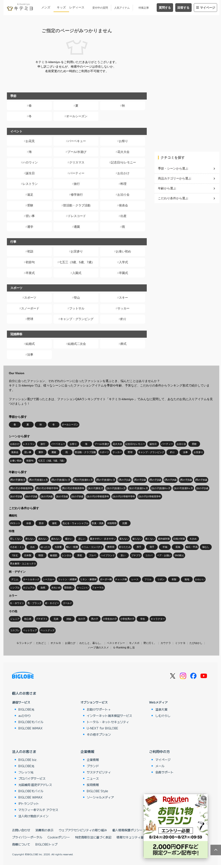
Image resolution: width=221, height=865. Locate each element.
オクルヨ (56, 643)
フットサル (76, 308)
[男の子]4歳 (170, 479)
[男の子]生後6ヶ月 (83, 479)
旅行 (77, 183)
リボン (160, 579)
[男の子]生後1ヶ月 (38, 479)
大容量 (58, 547)
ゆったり (45, 547)
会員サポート (164, 772)
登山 (77, 297)
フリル (148, 579)
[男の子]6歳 (201, 479)
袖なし (205, 547)
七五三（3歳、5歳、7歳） (77, 262)
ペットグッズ (47, 630)
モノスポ (134, 643)
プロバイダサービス (32, 778)
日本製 (27, 555)
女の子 (81, 619)
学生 (142, 619)
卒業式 (30, 273)
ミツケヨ (180, 643)
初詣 (30, 251)
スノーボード (30, 308)
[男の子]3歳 (155, 479)
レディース (76, 7)
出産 (123, 216)
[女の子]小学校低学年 (98, 496)
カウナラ (166, 643)
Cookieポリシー (58, 837)
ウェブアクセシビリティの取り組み (83, 830)
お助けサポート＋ (99, 709)
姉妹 (68, 619)
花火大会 (123, 152)
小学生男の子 (127, 619)
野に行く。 (150, 643)
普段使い (69, 587)
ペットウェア (30, 630)
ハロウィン (30, 162)
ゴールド (67, 603)
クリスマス (76, 162)
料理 (123, 183)
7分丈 (15, 555)
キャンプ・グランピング (76, 319)
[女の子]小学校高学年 (149, 496)
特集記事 (144, 7)
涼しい (81, 538)
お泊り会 (123, 194)
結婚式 (30, 343)
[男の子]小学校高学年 (73, 488)
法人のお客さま (24, 751)
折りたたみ (125, 547)
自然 (43, 587)
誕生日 (30, 173)
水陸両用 (112, 523)
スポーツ (30, 297)
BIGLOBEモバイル (30, 722)
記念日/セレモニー (123, 162)
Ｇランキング (24, 643)
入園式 (76, 273)
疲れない (56, 538)
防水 (41, 523)
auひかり (24, 715)
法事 (30, 354)
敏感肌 (53, 555)
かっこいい (83, 587)
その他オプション (99, 734)
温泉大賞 (161, 709)
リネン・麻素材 (88, 579)
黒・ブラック (34, 603)
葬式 (123, 343)
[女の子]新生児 (95, 488)
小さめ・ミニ (17, 547)
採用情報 (93, 785)
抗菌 (124, 523)
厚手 (139, 547)
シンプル (15, 587)
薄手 (152, 547)
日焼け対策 (179, 538)
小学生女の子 (110, 619)
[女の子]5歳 (62, 496)
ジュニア (15, 619)
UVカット (15, 523)
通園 (77, 226)
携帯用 (110, 547)
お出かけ (123, 173)
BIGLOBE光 (26, 709)
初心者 (27, 619)
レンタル (66, 555)
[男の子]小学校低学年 (21, 488)
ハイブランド (108, 555)
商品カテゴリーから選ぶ (174, 178)
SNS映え (179, 555)
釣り (123, 319)
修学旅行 (77, 194)
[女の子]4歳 (47, 496)
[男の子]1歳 (124, 479)
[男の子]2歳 (140, 479)
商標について (21, 844)
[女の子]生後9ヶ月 (183, 488)
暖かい (68, 538)
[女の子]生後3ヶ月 (138, 488)
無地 (187, 579)
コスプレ (15, 630)
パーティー (76, 173)
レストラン (30, 183)
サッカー (123, 308)
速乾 (54, 523)
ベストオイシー (116, 643)
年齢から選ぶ (167, 188)
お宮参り (77, 251)
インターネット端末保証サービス (109, 715)
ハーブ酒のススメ (98, 647)
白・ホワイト (17, 603)
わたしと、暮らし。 (91, 643)
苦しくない (16, 538)
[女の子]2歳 (16, 496)
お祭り (123, 141)
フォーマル (98, 587)
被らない (137, 538)
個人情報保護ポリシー (127, 830)
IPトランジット (28, 803)
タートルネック (31, 579)
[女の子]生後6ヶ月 (160, 488)
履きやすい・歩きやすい (103, 538)
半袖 (165, 547)
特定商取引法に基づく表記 (93, 837)
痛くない (150, 538)
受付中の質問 (100, 7)
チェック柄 (121, 579)
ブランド (93, 766)
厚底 (79, 555)
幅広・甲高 (192, 547)
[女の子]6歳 (77, 496)
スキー (123, 297)
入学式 (123, 262)
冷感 (28, 523)
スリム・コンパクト (92, 547)
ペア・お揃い (164, 555)
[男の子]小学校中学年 (47, 488)
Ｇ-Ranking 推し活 (124, 647)
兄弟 (56, 619)
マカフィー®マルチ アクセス (38, 810)
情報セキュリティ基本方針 (135, 837)
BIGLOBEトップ (46, 844)
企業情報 (87, 751)
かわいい (200, 579)
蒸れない (43, 538)
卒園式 (123, 273)
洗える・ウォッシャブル (75, 523)
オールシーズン (76, 116)
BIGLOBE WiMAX (30, 728)
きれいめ (56, 587)
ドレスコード (77, 216)
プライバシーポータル (27, 837)
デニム (14, 579)
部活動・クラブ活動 (76, 205)
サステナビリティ (99, 772)
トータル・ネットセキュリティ (108, 722)
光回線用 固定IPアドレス (35, 785)
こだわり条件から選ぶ (173, 198)
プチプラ (136, 555)
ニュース (93, 778)
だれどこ (41, 643)
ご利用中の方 (159, 751)
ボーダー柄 (106, 579)
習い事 (30, 216)
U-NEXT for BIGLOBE (102, 728)
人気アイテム (122, 7)
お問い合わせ (21, 830)
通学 (30, 226)
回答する (183, 7)
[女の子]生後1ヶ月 (116, 488)
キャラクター (158, 619)
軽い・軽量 (72, 547)
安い (123, 555)
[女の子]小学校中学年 (123, 496)
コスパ (148, 555)
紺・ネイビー (52, 603)
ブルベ (92, 555)
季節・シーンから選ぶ (173, 168)
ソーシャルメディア (100, 797)
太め (32, 547)
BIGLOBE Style (97, 791)
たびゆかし (195, 643)
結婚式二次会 (77, 343)
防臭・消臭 (98, 523)
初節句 (30, 262)
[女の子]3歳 (31, 496)
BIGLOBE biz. (27, 759)
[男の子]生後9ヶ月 (105, 479)
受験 (30, 205)
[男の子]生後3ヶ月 (60, 479)
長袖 (177, 547)
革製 (174, 579)
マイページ (207, 7)
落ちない (124, 538)
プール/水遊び (76, 152)
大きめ (193, 538)
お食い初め (123, 251)
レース (135, 579)
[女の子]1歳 (202, 488)
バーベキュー (77, 141)
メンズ (45, 7)
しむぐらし (162, 715)
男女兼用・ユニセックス (23, 563)
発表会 (123, 205)
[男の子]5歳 (186, 479)
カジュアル (29, 587)
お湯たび (70, 643)
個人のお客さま (24, 693)
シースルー (49, 579)
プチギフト (42, 619)
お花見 (30, 141)
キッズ (61, 7)
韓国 (40, 555)
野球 (30, 319)
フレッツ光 (25, 772)
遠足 (30, 194)
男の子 (94, 619)
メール (159, 766)
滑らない (30, 538)
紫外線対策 (164, 538)
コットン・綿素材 (67, 579)
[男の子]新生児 (17, 479)
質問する (165, 7)
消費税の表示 (44, 830)
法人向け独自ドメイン (33, 816)
